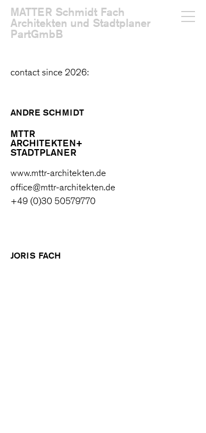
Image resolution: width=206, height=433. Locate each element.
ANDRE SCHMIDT (47, 112)
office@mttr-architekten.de (62, 187)
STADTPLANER (43, 152)
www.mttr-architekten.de (58, 172)
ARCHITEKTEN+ (46, 143)
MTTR (22, 133)
